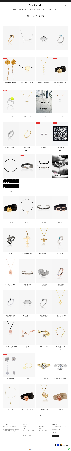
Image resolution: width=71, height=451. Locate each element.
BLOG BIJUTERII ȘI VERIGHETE (29, 430)
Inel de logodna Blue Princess (60, 51)
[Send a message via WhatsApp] (69, 449)
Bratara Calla (44, 284)
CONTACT (25, 426)
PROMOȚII (39, 9)
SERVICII (56, 9)
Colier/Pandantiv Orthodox (43, 82)
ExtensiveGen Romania (42, 444)
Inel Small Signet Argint (43, 51)
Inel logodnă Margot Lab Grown (60, 378)
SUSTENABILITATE (26, 432)
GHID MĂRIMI (41, 432)
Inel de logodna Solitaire (11, 315)
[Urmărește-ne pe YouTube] (11, 441)
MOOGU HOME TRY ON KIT (60, 179)
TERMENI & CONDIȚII (43, 428)
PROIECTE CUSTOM (32, 9)
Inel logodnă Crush (44, 378)
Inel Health (27, 378)
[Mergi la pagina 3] (43, 415)
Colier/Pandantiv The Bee (44, 253)
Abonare (56, 435)
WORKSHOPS (50, 9)
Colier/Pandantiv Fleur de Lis (27, 253)
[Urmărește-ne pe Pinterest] (9, 441)
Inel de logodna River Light (60, 253)
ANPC (40, 434)
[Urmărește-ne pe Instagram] (6, 441)
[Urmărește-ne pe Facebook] (3, 441)
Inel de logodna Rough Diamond (10, 51)
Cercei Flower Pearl (11, 378)
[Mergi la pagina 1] (27, 415)
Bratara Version (27, 179)
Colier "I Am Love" (27, 51)
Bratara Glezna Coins (60, 346)
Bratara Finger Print (27, 284)
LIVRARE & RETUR (42, 426)
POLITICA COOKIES (27, 437)
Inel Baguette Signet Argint (10, 147)
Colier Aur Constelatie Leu (10, 284)
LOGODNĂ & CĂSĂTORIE (23, 9)
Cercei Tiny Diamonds (44, 346)
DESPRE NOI (25, 428)
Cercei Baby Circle (43, 147)
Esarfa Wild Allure (60, 147)
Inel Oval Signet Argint (27, 315)
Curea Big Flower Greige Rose (60, 409)
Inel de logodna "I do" (44, 315)
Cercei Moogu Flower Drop (10, 82)
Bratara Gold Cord (44, 179)
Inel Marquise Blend (60, 284)
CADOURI (44, 9)
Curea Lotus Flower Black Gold (60, 82)
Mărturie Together (10, 190)
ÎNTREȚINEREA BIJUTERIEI (44, 430)
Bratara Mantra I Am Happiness (27, 82)
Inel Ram (10, 253)
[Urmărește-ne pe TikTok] (14, 441)
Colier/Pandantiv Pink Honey (43, 409)
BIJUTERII (14, 9)
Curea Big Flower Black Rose (27, 409)
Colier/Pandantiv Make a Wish (60, 315)
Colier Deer (27, 346)
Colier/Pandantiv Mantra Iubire (10, 346)
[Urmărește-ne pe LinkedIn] (17, 441)
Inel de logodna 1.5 (27, 147)
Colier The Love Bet (10, 409)
